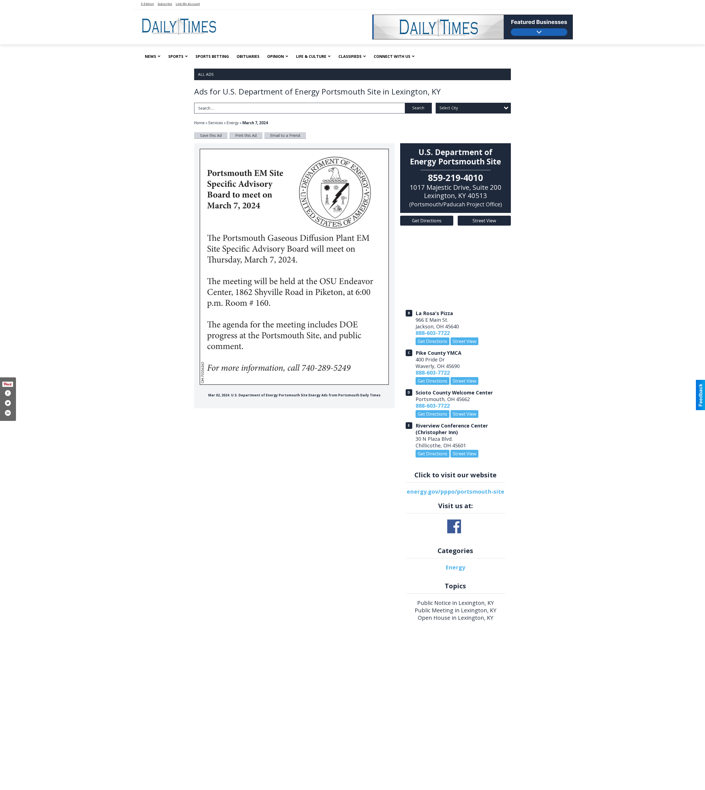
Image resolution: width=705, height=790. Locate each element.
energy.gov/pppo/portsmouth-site (455, 491)
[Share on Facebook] (7, 393)
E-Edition (147, 4)
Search (418, 107)
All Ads (206, 74)
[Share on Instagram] (7, 413)
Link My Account (188, 4)
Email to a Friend (285, 135)
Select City (449, 107)
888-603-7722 (433, 333)
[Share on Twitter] (7, 403)
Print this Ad (246, 135)
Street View (484, 221)
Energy (233, 123)
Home (199, 123)
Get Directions (426, 221)
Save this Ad (211, 135)
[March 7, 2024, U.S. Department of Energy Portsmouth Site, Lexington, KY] (294, 267)
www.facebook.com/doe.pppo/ (454, 526)
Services (215, 123)
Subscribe (165, 4)
